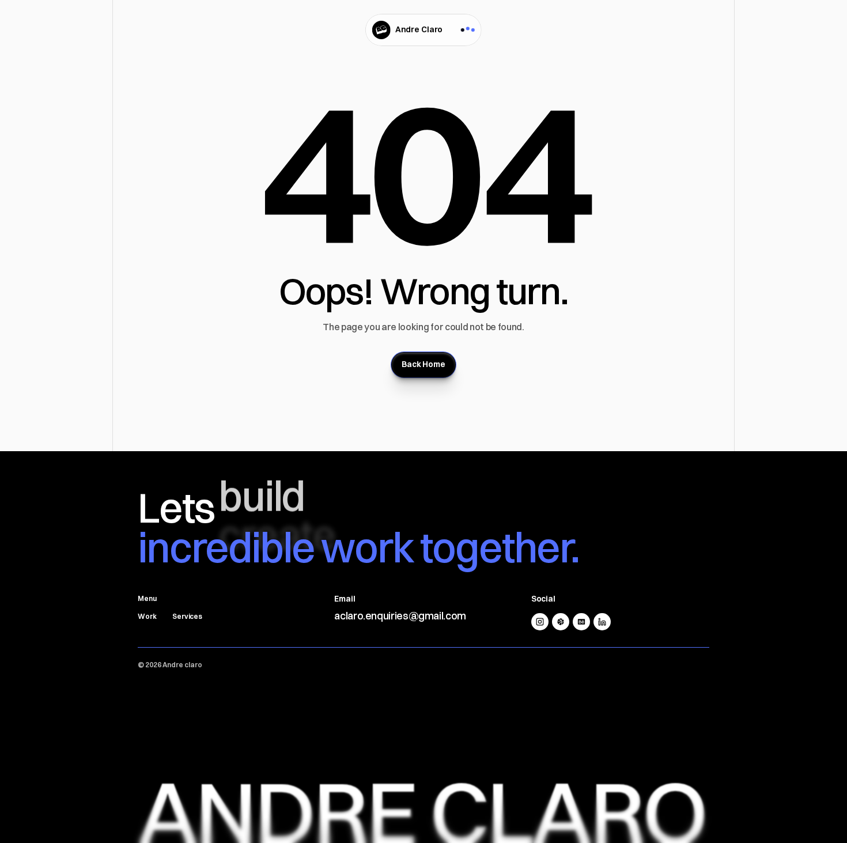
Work (147, 616)
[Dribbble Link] (560, 621)
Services (187, 616)
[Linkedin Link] (602, 621)
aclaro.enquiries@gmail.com (400, 615)
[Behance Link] (581, 621)
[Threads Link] (540, 621)
